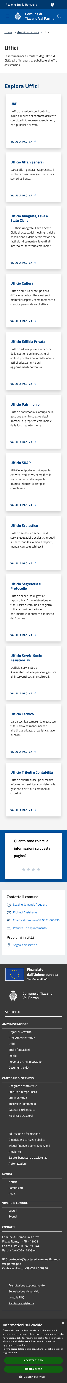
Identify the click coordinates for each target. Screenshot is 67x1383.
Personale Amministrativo (25, 1061)
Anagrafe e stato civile (23, 1086)
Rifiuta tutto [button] (33, 1369)
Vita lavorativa (18, 1097)
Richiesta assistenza (21, 1303)
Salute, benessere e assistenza (28, 1157)
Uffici (12, 1043)
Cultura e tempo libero (23, 1091)
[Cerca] (59, 16)
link (15, 1352)
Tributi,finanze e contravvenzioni (29, 1145)
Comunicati (16, 1187)
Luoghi (13, 1210)
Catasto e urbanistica (22, 1109)
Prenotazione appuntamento (27, 1285)
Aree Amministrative (22, 1037)
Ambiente (15, 1151)
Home (8, 32)
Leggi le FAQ (16, 1297)
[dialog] (33, 1351)
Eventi (13, 1216)
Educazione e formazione (24, 1133)
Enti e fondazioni (19, 1049)
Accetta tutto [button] (33, 1360)
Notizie (13, 1181)
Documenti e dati (19, 1067)
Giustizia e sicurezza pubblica (27, 1139)
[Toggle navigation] (7, 16)
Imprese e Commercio (22, 1103)
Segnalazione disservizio (24, 1291)
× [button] (62, 1323)
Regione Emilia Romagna (21, 4)
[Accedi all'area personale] (52, 4)
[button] (33, 1377)
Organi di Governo (20, 1031)
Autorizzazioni (18, 1163)
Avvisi (12, 1193)
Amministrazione (28, 32)
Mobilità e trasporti (21, 1115)
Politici (13, 1055)
